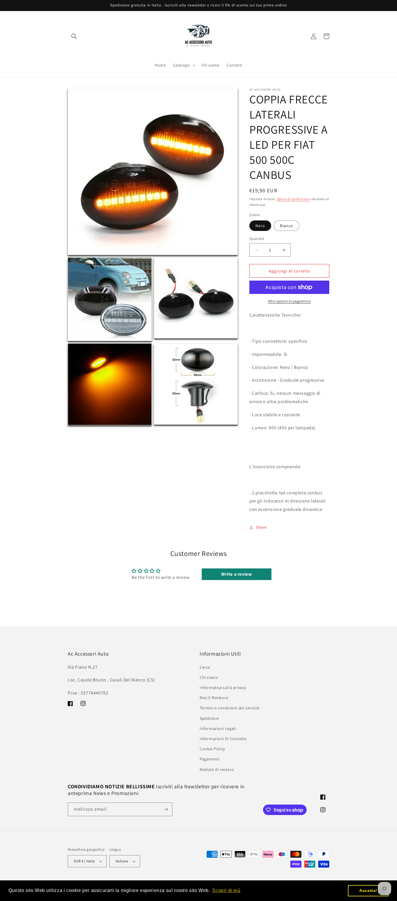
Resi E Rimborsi (214, 697)
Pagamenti (209, 759)
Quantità (256, 238)
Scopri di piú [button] (226, 890)
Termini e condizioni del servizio (230, 707)
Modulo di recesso (217, 769)
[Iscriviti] (165, 809)
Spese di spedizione (293, 199)
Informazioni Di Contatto (223, 738)
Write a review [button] (236, 574)
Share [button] (261, 527)
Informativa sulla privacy (223, 687)
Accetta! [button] (368, 890)
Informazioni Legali (218, 728)
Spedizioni (209, 718)
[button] (74, 36)
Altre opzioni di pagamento (289, 301)
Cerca (205, 667)
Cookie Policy (212, 748)
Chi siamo (209, 677)
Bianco (286, 225)
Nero (260, 225)
